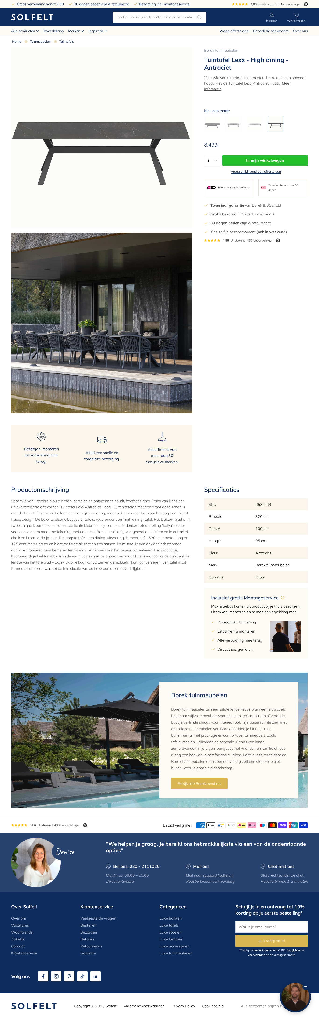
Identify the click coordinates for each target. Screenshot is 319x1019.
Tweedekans (53, 31)
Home (16, 41)
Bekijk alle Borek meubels (199, 783)
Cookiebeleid (213, 1006)
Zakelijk (18, 939)
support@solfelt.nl (218, 875)
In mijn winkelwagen (265, 160)
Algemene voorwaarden (144, 1006)
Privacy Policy (183, 1006)
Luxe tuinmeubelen (176, 953)
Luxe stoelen (170, 932)
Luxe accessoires (174, 946)
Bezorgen (88, 932)
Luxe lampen (171, 939)
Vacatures (20, 925)
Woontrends (22, 932)
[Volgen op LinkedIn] (95, 976)
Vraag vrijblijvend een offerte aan (256, 171)
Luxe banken (171, 918)
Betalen (87, 939)
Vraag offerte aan (234, 31)
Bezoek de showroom (270, 31)
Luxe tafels (169, 925)
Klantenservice (24, 953)
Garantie (88, 953)
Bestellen (88, 925)
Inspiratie (96, 31)
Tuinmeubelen (40, 41)
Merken (74, 31)
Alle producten (23, 31)
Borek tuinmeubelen (221, 50)
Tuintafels (66, 41)
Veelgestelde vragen (98, 918)
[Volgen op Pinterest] (69, 976)
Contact (18, 946)
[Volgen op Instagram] (56, 976)
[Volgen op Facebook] (43, 976)
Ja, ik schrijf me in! (272, 941)
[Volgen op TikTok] (82, 976)
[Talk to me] (295, 996)
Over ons (300, 31)
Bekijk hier (293, 950)
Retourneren (91, 946)
